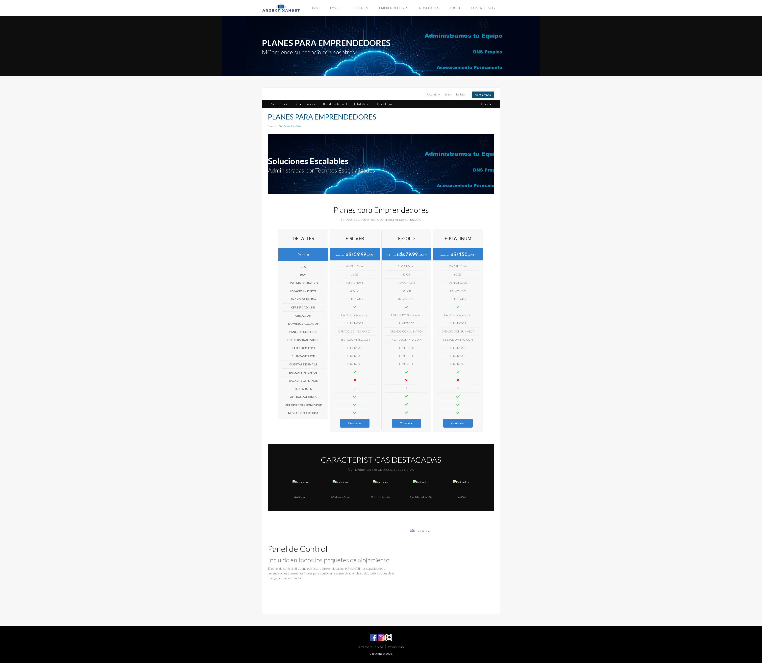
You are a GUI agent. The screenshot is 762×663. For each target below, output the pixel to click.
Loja (296, 104)
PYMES (335, 8)
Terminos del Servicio (370, 647)
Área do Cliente (279, 104)
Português (432, 94)
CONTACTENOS (483, 8)
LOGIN (455, 8)
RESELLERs (359, 8)
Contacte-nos (384, 104)
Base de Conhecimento (335, 104)
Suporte (271, 126)
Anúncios (312, 104)
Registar (460, 94)
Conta (485, 104)
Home (314, 8)
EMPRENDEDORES (393, 8)
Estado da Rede (362, 104)
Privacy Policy (396, 647)
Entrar (448, 94)
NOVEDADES (429, 8)
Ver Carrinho (483, 94)
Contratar (355, 423)
